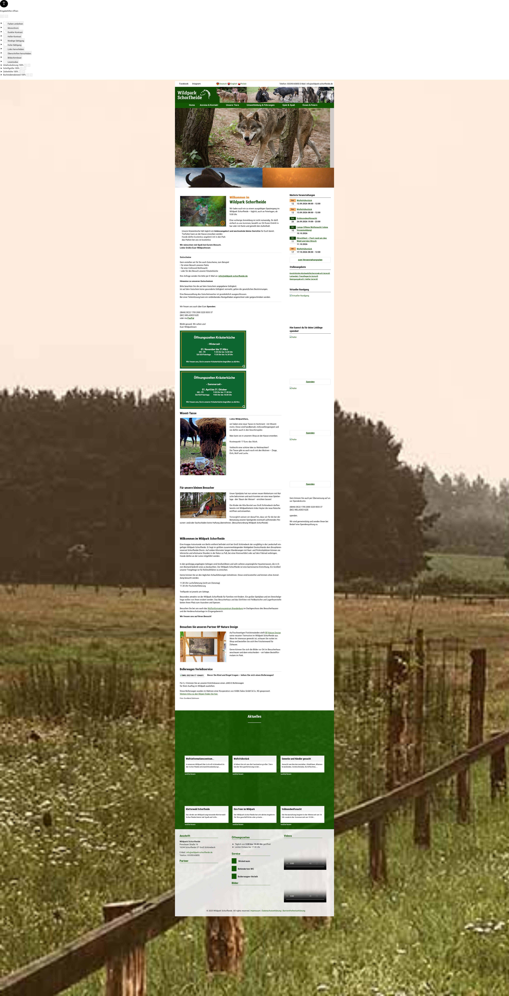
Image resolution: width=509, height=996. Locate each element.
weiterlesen (190, 774)
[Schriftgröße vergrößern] (24, 68)
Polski (243, 84)
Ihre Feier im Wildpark (244, 809)
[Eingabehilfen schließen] (6, 16)
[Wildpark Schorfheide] (196, 94)
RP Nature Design (273, 633)
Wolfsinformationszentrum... (200, 758)
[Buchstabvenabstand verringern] (27, 75)
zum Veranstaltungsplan (310, 260)
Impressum (255, 911)
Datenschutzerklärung (271, 911)
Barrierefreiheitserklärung (294, 911)
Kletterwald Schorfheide (198, 809)
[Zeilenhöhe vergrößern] (23, 71)
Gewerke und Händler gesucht (296, 758)
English (234, 84)
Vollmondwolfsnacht (307, 218)
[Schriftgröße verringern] (21, 68)
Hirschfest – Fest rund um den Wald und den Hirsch (312, 239)
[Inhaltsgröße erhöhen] (28, 65)
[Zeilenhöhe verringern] (20, 71)
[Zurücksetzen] (2, 16)
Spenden (310, 382)
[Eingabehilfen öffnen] (4, 3)
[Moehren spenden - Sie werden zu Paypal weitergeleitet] (310, 458)
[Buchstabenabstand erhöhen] (31, 75)
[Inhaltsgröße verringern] (25, 65)
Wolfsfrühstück (304, 200)
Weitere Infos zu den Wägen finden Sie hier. (199, 694)
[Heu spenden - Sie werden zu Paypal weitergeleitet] (310, 407)
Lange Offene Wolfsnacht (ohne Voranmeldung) (312, 228)
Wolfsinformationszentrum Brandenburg (225, 608)
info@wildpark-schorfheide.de (319, 84)
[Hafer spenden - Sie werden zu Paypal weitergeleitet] (310, 356)
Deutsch (223, 84)
